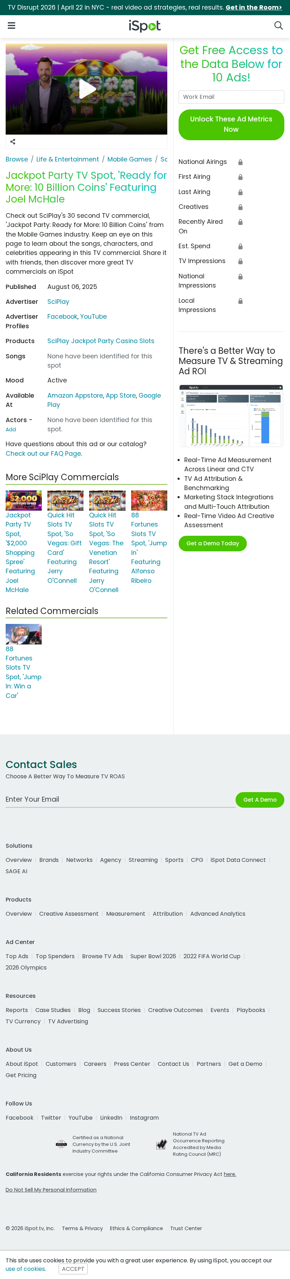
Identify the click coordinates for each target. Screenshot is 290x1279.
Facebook (62, 316)
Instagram (144, 1118)
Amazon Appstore (75, 395)
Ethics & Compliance (136, 1228)
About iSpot (22, 1064)
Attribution (168, 914)
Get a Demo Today (212, 543)
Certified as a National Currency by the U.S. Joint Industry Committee (101, 1144)
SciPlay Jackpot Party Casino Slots (101, 341)
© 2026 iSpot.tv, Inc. (30, 1228)
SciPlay (58, 301)
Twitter (51, 1118)
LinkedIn (111, 1118)
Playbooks (251, 1010)
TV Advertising (68, 1021)
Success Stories (119, 1010)
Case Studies (53, 1010)
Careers (95, 1064)
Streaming (143, 860)
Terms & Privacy (82, 1228)
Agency (110, 860)
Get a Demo (245, 1064)
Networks (79, 860)
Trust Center (186, 1228)
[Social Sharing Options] (12, 142)
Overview (19, 860)
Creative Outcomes (175, 1010)
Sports (174, 860)
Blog (84, 1010)
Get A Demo (260, 800)
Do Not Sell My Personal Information (51, 1189)
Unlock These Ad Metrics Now (231, 124)
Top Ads (17, 956)
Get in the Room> (254, 7)
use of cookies (25, 1269)
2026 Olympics (26, 967)
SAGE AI (16, 871)
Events (219, 1010)
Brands (49, 860)
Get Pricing (21, 1075)
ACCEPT (73, 1269)
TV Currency (23, 1021)
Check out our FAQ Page (43, 453)
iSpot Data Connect (238, 860)
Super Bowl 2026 (153, 956)
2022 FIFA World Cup (212, 956)
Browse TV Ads (102, 956)
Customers (61, 1064)
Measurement (125, 914)
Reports (17, 1010)
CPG (197, 860)
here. (230, 1174)
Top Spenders (55, 956)
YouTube (93, 316)
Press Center (132, 1064)
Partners (209, 1064)
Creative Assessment (69, 914)
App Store (121, 395)
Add (11, 429)
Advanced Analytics (217, 914)
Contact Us (173, 1064)
